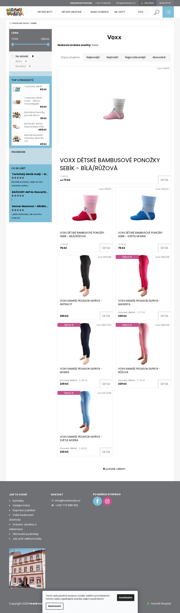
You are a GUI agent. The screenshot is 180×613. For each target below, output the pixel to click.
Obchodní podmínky (26, 534)
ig (107, 501)
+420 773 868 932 (66, 505)
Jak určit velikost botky (27, 538)
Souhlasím (125, 597)
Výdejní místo (21, 505)
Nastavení (54, 606)
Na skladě (25, 56)
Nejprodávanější (135, 57)
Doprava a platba (24, 510)
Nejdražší (112, 57)
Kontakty (18, 500)
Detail (164, 180)
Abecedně (159, 57)
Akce (21, 61)
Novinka (23, 66)
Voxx (95, 45)
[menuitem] (47, 12)
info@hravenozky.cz (67, 500)
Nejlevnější (93, 57)
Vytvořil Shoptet (161, 603)
